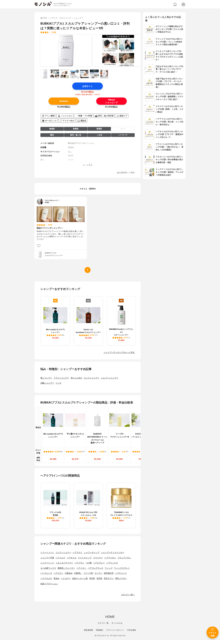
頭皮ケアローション (49, 584)
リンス (58, 383)
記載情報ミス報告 (127, 173)
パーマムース (46, 573)
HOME (110, 617)
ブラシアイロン (124, 558)
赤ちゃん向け (76, 378)
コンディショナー (63, 552)
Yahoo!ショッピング (111, 100)
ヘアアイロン (110, 558)
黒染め (56, 578)
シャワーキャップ (91, 552)
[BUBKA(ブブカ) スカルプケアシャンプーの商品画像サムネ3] (64, 73)
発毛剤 (99, 578)
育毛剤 (92, 578)
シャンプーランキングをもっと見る (119, 352)
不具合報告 (131, 630)
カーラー (98, 573)
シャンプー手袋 (47, 558)
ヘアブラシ (79, 563)
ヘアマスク (77, 552)
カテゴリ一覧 (103, 623)
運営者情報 (88, 630)
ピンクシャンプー (91, 378)
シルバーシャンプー (109, 378)
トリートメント (47, 552)
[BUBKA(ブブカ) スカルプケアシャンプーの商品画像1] (65, 50)
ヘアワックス (112, 563)
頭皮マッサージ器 (80, 578)
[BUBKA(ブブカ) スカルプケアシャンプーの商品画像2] (118, 50)
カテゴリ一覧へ (128, 595)
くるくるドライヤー (64, 563)
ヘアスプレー (99, 563)
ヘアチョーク (121, 573)
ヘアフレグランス (95, 568)
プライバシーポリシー (115, 630)
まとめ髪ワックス (48, 568)
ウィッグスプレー (122, 568)
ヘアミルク (60, 558)
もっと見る (87, 165)
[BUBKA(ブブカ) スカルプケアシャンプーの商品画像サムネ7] (104, 73)
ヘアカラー (58, 573)
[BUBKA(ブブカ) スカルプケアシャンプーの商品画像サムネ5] (84, 73)
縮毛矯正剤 (109, 573)
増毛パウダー (121, 578)
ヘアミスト (81, 568)
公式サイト (87, 86)
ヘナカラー (66, 578)
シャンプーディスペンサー (112, 552)
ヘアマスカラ (46, 578)
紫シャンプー (46, 378)
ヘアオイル (71, 558)
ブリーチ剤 (88, 573)
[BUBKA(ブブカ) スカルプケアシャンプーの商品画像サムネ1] (44, 73)
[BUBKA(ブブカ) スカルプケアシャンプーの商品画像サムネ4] (74, 73)
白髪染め (69, 573)
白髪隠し (78, 573)
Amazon (63, 101)
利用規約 (99, 630)
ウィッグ (109, 568)
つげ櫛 (89, 563)
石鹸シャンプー (47, 383)
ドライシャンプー (61, 378)
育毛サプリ (109, 578)
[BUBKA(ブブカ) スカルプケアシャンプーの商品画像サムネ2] (54, 73)
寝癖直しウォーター (66, 568)
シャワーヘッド (47, 563)
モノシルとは (116, 623)
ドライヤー (98, 558)
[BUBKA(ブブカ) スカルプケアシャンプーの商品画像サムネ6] (94, 73)
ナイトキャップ (85, 558)
